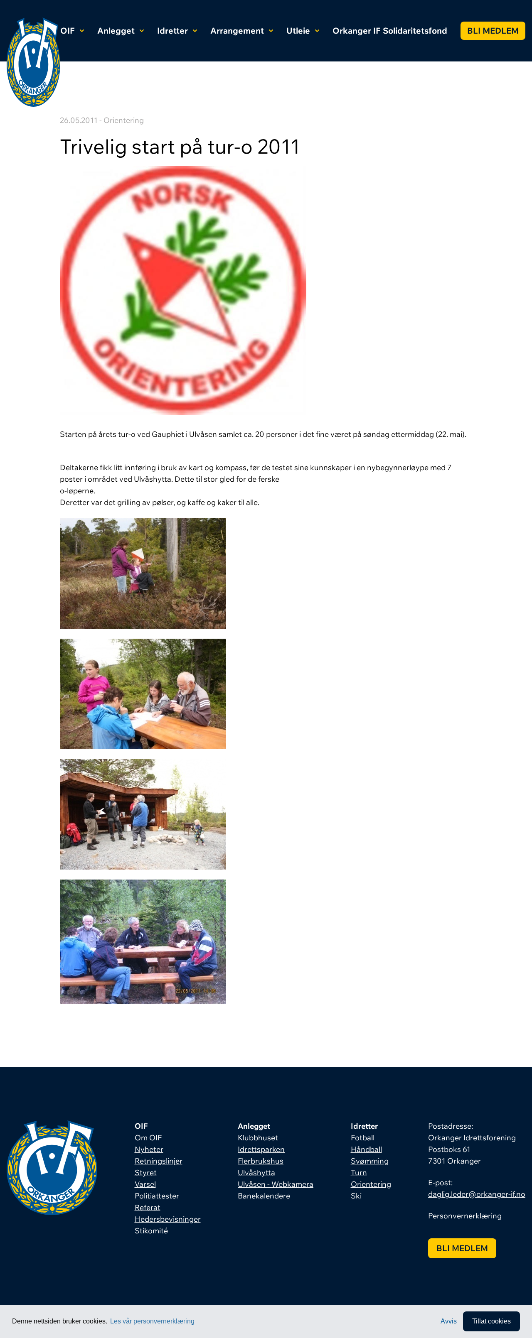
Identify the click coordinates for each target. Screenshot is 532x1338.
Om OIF (148, 1137)
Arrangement (237, 30)
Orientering (371, 1184)
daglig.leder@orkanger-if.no (476, 1194)
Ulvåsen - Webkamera (275, 1184)
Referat (147, 1207)
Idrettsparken (261, 1149)
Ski (356, 1196)
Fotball (362, 1137)
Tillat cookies (491, 1321)
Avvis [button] (449, 1321)
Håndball (366, 1149)
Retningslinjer (158, 1161)
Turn (359, 1172)
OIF (67, 30)
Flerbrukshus (260, 1161)
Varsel (145, 1184)
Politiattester (157, 1196)
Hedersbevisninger (168, 1219)
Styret (146, 1172)
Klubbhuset (258, 1137)
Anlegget (116, 30)
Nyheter (149, 1149)
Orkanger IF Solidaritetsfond (389, 30)
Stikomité (151, 1230)
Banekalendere (264, 1196)
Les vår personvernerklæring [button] (152, 1321)
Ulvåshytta (256, 1172)
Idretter (172, 30)
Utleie (298, 30)
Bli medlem (493, 30)
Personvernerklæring (465, 1215)
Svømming (370, 1161)
